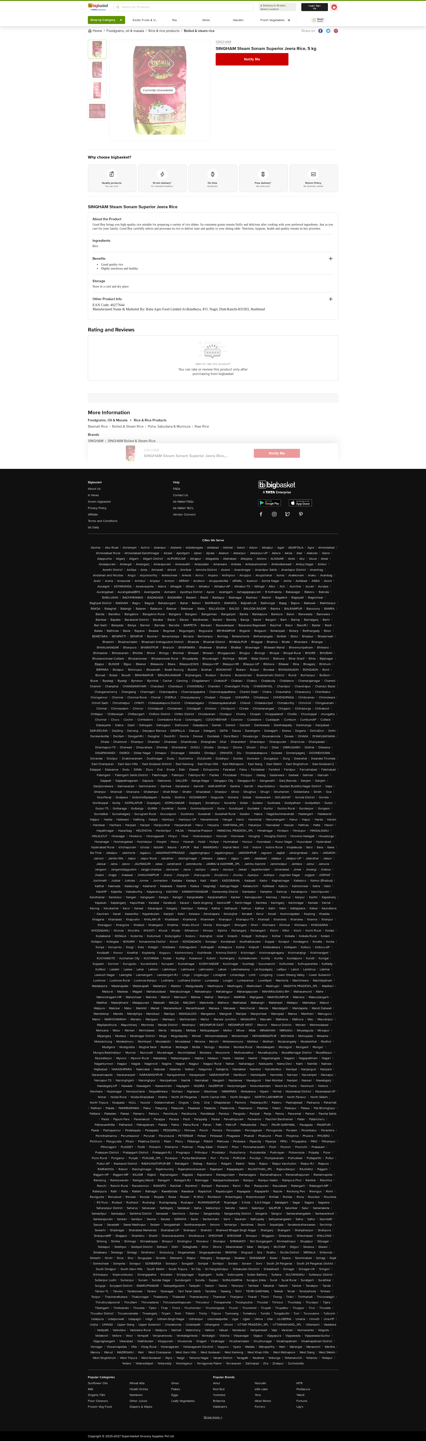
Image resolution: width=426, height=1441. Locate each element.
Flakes (175, 1389)
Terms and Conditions (103, 521)
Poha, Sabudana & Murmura (170, 426)
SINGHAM (223, 42)
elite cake (261, 1389)
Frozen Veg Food (100, 1407)
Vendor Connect (184, 514)
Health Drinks (139, 1389)
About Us (94, 489)
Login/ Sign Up (315, 7)
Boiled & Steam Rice (129, 426)
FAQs (176, 489)
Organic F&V (96, 1395)
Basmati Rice (99, 426)
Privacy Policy (97, 508)
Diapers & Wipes (141, 1407)
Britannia (219, 1401)
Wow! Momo (263, 1401)
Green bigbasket (99, 501)
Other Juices (138, 1401)
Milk (90, 1389)
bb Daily (93, 527)
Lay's (299, 1407)
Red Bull (219, 1389)
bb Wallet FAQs (183, 501)
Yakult (300, 1395)
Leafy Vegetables (183, 1401)
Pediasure (303, 1389)
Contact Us (180, 495)
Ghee (175, 1383)
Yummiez (219, 1395)
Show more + (213, 1417)
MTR (299, 1383)
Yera (258, 1395)
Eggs (174, 1395)
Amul (216, 1383)
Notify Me (252, 59)
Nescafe (260, 1383)
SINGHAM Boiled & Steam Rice (132, 441)
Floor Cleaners (98, 1401)
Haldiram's (220, 1407)
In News (93, 495)
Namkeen (136, 1395)
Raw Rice (202, 426)
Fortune (301, 1401)
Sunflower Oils (98, 1383)
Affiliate (93, 514)
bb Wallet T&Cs (183, 508)
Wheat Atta (137, 1383)
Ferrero (260, 1407)
